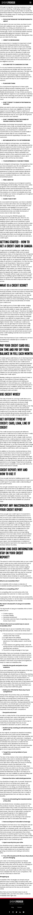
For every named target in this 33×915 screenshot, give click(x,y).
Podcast (20, 907)
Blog (12, 907)
